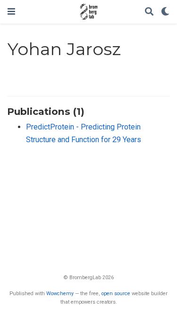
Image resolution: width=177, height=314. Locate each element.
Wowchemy (60, 293)
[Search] (149, 12)
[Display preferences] (165, 12)
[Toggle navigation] (11, 11)
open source (115, 293)
